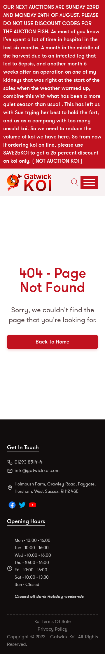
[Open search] (73, 182)
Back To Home (52, 341)
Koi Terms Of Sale (52, 621)
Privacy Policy (52, 629)
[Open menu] (89, 182)
